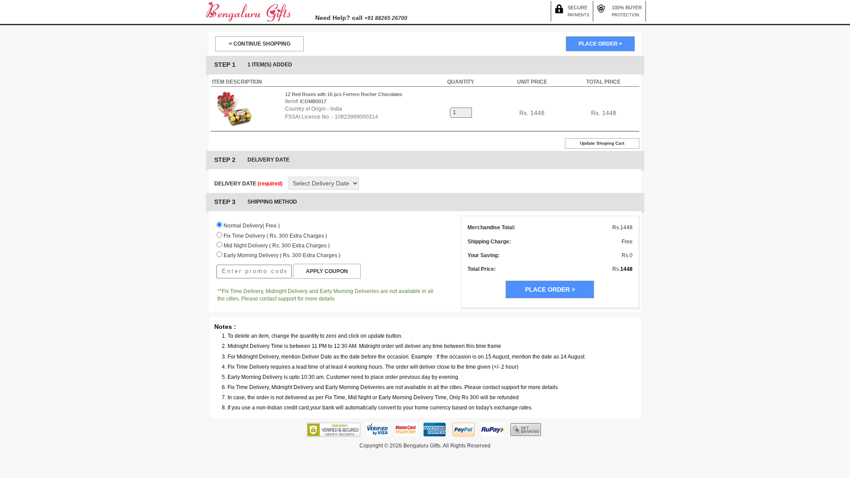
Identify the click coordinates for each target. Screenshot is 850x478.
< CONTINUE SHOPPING (259, 44)
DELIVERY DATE (248, 184)
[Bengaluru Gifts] (248, 11)
